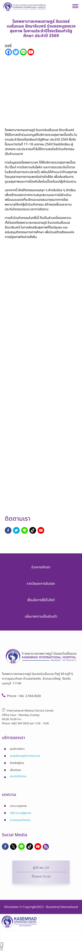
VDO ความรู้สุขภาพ (20, 813)
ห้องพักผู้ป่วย (17, 763)
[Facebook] (8, 52)
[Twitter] (16, 52)
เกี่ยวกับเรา (15, 770)
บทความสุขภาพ (18, 806)
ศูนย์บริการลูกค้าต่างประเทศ (25, 756)
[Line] (23, 52)
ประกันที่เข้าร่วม (18, 776)
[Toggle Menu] (75, 7)
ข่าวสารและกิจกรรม (20, 820)
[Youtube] (30, 52)
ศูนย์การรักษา (17, 749)
